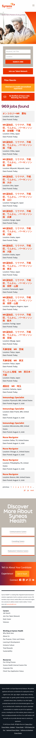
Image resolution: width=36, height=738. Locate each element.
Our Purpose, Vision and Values (13, 639)
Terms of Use (28, 724)
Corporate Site (8, 668)
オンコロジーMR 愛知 (14, 113)
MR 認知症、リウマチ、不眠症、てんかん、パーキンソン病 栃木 (17, 317)
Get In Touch (22, 574)
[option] (18, 28)
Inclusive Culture (8, 645)
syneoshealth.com (11, 604)
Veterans (6, 622)
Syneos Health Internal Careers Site (15, 665)
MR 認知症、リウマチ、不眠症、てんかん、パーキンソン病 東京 (17, 266)
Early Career (7, 619)
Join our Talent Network (18, 71)
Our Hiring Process (9, 662)
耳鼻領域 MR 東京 (13, 360)
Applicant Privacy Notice (12, 730)
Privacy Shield (20, 727)
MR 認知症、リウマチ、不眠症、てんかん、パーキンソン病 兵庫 (17, 214)
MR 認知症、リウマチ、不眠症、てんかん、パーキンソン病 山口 (17, 196)
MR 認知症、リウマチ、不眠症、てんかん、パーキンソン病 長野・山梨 (17, 283)
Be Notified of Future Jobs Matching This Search (19, 97)
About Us (6, 636)
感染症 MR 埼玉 (12, 386)
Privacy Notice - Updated (8, 727)
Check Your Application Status (13, 671)
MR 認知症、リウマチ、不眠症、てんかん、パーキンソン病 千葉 (17, 145)
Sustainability (7, 651)
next (32, 490)
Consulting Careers (18, 541)
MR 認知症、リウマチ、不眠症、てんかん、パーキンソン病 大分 (17, 179)
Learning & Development (11, 642)
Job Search (6, 613)
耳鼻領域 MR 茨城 (13, 349)
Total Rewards (8, 648)
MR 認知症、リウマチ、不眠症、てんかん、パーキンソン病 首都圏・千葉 (17, 127)
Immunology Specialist (13, 397)
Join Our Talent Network (11, 616)
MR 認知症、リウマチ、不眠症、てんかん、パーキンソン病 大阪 (17, 231)
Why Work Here (8, 633)
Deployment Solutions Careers (18, 551)
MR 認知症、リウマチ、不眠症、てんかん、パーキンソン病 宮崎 (17, 162)
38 (25, 490)
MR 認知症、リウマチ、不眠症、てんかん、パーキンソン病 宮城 (17, 335)
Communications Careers (18, 532)
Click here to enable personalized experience (18, 88)
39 (28, 490)
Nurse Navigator (10, 437)
